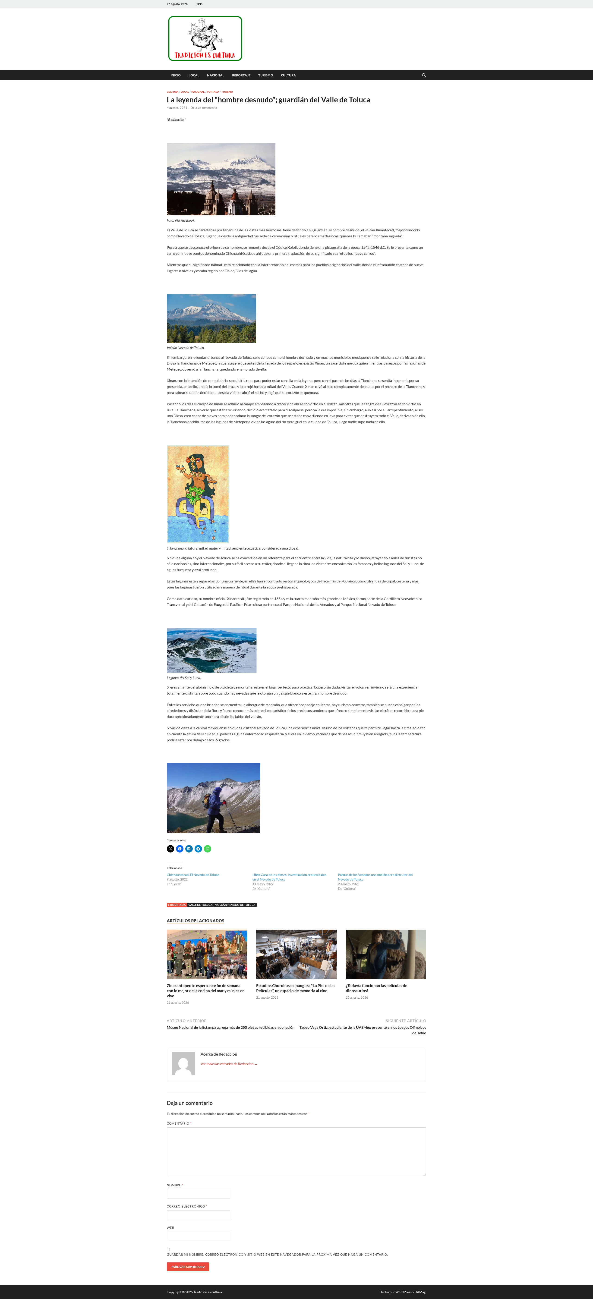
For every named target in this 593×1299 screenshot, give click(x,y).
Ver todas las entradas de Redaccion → (229, 1063)
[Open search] (423, 75)
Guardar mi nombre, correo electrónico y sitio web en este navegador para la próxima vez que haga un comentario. (277, 1254)
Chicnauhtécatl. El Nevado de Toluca (193, 875)
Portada (213, 91)
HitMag (420, 1292)
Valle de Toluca (200, 904)
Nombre (175, 1185)
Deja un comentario (204, 108)
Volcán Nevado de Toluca (235, 904)
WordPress (403, 1292)
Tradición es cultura (207, 1292)
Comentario (179, 1123)
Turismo (265, 75)
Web (170, 1228)
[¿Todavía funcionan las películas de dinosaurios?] (386, 955)
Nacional (215, 75)
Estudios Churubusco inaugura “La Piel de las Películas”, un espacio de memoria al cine (295, 988)
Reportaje (241, 75)
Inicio (199, 4)
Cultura (288, 75)
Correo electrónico (187, 1206)
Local (194, 75)
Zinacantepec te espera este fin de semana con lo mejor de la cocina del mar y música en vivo (206, 990)
